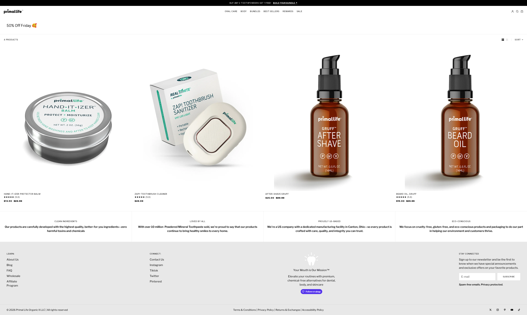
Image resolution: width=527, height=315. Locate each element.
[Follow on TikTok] (519, 309)
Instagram (156, 265)
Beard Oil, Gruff (406, 194)
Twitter (154, 276)
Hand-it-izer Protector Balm (22, 194)
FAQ (9, 270)
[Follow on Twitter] (490, 309)
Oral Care (231, 11)
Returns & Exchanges (288, 309)
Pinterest (156, 281)
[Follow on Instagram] (497, 309)
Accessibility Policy (313, 309)
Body (244, 11)
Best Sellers (271, 11)
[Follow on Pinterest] (504, 309)
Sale (299, 11)
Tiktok (154, 270)
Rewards (288, 11)
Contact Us (157, 259)
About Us (13, 259)
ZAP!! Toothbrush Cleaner (151, 194)
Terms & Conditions (244, 309)
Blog (9, 265)
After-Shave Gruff (277, 194)
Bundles (255, 11)
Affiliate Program (12, 283)
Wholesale (13, 276)
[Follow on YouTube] (512, 309)
